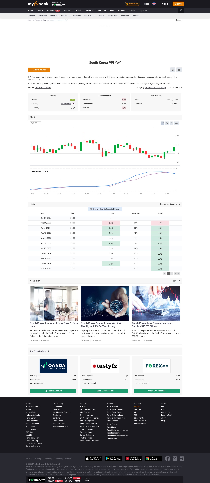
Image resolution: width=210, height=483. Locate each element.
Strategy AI (68, 10)
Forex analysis (31, 429)
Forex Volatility (32, 421)
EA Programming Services (90, 418)
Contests (135, 15)
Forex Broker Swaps (114, 412)
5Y (171, 123)
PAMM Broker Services (88, 424)
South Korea (66, 104)
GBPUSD (68, 478)
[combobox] (35, 123)
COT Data (29, 432)
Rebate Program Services (89, 427)
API (135, 412)
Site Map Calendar (64, 458)
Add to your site (40, 70)
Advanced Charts (140, 424)
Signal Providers (86, 415)
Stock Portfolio (140, 418)
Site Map (48, 458)
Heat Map (77, 15)
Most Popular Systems (61, 412)
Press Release (112, 421)
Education (125, 15)
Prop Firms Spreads (114, 433)
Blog (163, 421)
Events (87, 478)
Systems (89, 10)
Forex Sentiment (59, 424)
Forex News (30, 427)
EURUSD (51, 478)
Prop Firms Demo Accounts (117, 436)
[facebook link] (167, 458)
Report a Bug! (166, 415)
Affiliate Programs (87, 421)
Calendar (31, 15)
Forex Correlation (32, 424)
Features (137, 409)
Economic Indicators (34, 443)
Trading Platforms (87, 429)
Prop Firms (142, 10)
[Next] (178, 273)
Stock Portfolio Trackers (89, 441)
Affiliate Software (140, 421)
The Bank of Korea (43, 87)
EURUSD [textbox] (34, 123)
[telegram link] (182, 458)
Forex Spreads (112, 407)
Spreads (100, 15)
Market (79, 10)
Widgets (137, 407)
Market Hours (89, 15)
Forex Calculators (33, 438)
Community (101, 10)
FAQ (162, 407)
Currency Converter (33, 446)
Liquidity (29, 435)
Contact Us (165, 412)
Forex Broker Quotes (115, 409)
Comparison (112, 439)
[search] (183, 10)
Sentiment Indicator (60, 427)
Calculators (42, 15)
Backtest (53, 10)
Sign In (165, 4)
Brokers (131, 10)
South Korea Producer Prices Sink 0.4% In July (54, 325)
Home (30, 10)
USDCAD (68, 481)
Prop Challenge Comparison (118, 430)
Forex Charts (58, 421)
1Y (163, 123)
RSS (135, 415)
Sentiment (54, 15)
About (163, 418)
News (111, 10)
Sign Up (178, 4)
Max (176, 123)
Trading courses (86, 438)
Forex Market (31, 418)
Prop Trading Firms (87, 409)
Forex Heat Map (32, 441)
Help (163, 409)
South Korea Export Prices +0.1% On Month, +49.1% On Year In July (101, 325)
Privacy (38, 458)
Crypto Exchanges (87, 435)
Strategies (57, 415)
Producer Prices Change (155, 87)
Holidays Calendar (33, 415)
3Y (167, 123)
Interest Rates (112, 15)
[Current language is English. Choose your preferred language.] (154, 3)
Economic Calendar (33, 407)
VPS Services (85, 412)
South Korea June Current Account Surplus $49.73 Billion (152, 325)
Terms (28, 458)
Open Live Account (53, 391)
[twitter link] (175, 458)
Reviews (121, 10)
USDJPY (51, 481)
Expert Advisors (86, 432)
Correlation (65, 15)
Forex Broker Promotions (116, 418)
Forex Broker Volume (115, 415)
